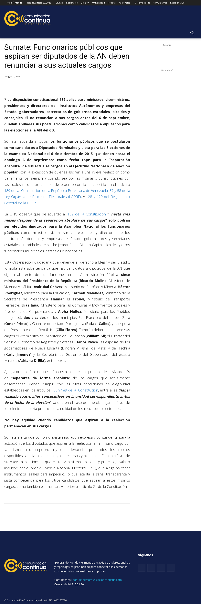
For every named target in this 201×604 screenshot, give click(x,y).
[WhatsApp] (51, 87)
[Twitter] (42, 87)
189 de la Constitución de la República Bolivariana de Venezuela (56, 190)
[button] (192, 32)
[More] (69, 87)
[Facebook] (33, 87)
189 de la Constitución (87, 214)
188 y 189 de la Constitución (75, 390)
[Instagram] (151, 568)
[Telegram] (60, 87)
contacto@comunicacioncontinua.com (97, 580)
